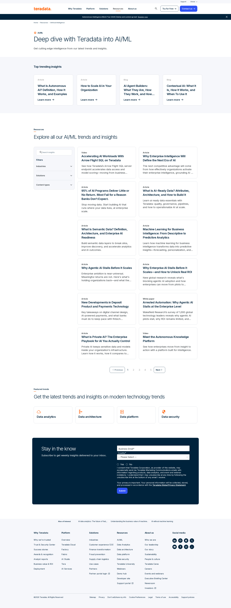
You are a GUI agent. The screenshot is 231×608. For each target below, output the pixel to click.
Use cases (94, 564)
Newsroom (150, 583)
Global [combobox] (192, 2)
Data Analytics (123, 544)
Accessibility (174, 597)
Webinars (121, 569)
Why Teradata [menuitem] (75, 8)
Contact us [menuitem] (187, 8)
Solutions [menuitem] (103, 8)
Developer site (123, 578)
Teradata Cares (152, 564)
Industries (93, 540)
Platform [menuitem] (90, 8)
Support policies (187, 597)
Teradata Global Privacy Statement (169, 485)
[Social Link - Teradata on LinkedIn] (174, 540)
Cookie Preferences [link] (137, 597)
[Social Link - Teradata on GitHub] (180, 540)
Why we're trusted (42, 540)
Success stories (41, 549)
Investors (149, 588)
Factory (65, 549)
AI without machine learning (162, 521)
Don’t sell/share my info (117, 597)
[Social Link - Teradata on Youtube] (174, 547)
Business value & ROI (43, 564)
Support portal (124, 583)
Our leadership (151, 544)
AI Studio (65, 559)
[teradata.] (42, 8)
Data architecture (125, 549)
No (130, 464)
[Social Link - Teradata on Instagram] (186, 547)
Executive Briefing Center (156, 578)
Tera (63, 564)
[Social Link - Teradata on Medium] (186, 540)
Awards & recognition (43, 554)
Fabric (64, 554)
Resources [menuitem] (118, 8)
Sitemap (93, 597)
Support (183, 2)
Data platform (123, 554)
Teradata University (126, 564)
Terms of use (160, 597)
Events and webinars (154, 573)
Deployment (39, 569)
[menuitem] (156, 9)
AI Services (66, 569)
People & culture (152, 559)
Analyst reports (41, 559)
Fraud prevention (97, 554)
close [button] (226, 16)
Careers (148, 569)
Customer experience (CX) (101, 544)
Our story (149, 549)
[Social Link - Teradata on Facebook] (180, 547)
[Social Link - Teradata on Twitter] (192, 540)
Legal (150, 597)
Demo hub (122, 573)
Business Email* (126, 449)
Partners (93, 569)
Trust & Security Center (44, 544)
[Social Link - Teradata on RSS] (192, 547)
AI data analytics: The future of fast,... (92, 521)
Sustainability (151, 554)
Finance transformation (100, 549)
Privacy (102, 597)
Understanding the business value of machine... (129, 521)
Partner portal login (98, 573)
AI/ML (120, 540)
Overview (65, 540)
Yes (122, 464)
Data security (123, 559)
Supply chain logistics (99, 559)
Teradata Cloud (68, 544)
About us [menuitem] (132, 8)
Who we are (150, 540)
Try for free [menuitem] (167, 8)
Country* (122, 453)
